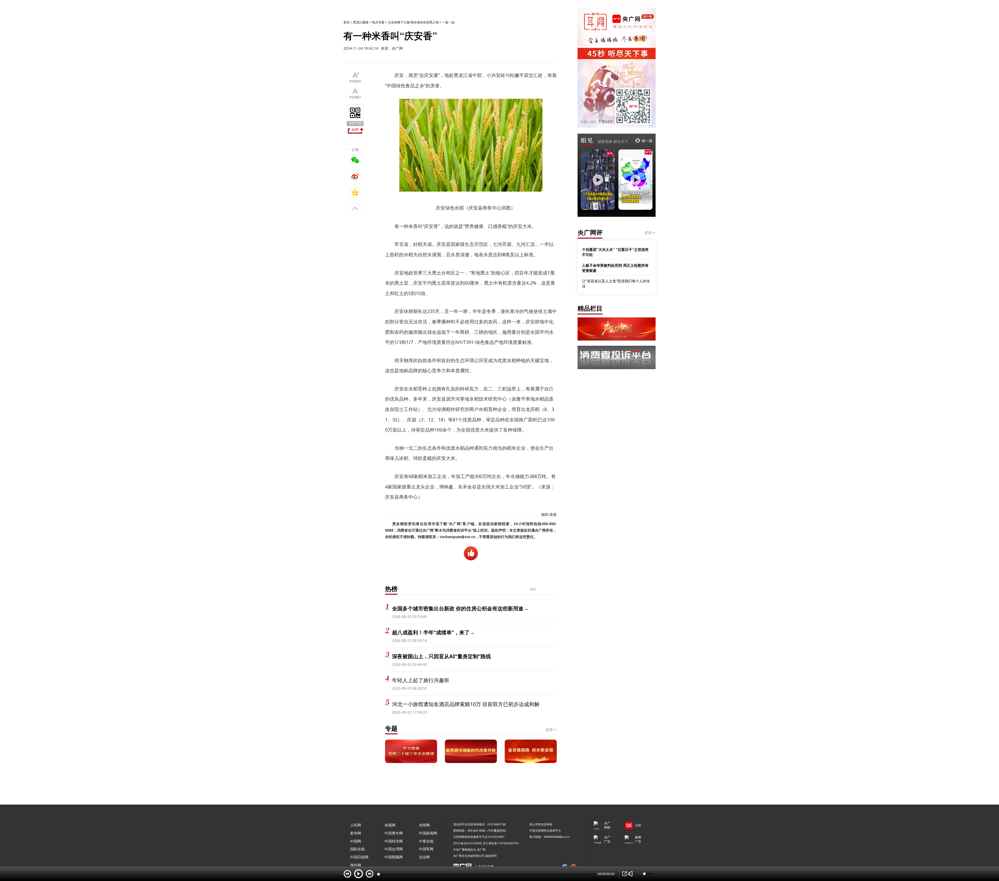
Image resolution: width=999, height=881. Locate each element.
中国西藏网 (394, 856)
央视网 (390, 825)
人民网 (355, 825)
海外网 (355, 865)
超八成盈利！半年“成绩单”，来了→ (433, 632)
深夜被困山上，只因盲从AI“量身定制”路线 (441, 656)
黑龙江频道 (361, 22)
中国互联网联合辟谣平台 (545, 830)
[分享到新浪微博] (355, 176)
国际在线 (357, 848)
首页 (346, 22)
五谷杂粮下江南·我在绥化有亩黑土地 (413, 22)
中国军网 (426, 848)
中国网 (355, 841)
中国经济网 (394, 841)
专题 (391, 728)
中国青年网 (394, 833)
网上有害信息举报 (540, 824)
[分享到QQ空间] (355, 192)
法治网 (424, 856)
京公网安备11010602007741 (501, 843)
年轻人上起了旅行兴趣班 (420, 680)
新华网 (355, 833)
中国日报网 (359, 856)
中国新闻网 (428, 833)
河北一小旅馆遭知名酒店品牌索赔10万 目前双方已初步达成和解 (466, 704)
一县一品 (448, 22)
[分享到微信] (355, 160)
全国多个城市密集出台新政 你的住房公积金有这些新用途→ (460, 608)
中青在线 (426, 841)
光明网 (424, 825)
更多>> (551, 729)
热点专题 (378, 22)
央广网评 (590, 232)
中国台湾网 (394, 848)
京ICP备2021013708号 (467, 843)
